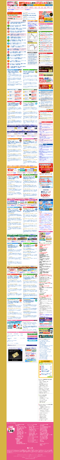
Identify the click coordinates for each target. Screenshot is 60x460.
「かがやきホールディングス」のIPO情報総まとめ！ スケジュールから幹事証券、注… (46, 62)
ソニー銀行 (45, 149)
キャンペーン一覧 (10, 343)
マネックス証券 (45, 140)
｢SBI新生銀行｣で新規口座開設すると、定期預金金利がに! (46, 43)
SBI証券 (45, 135)
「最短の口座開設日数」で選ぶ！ (20, 428)
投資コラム (41, 440)
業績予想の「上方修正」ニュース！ (44, 408)
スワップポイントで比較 (43, 400)
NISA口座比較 (42, 425)
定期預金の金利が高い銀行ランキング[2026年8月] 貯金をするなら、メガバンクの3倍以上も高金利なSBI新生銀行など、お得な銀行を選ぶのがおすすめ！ (47, 92)
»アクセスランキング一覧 (49, 108)
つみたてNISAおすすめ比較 (44, 424)
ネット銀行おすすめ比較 (43, 352)
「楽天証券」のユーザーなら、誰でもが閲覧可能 (46, 44)
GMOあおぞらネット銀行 (46, 160)
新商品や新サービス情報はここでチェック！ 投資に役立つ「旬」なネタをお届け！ (46, 25)
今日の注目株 (42, 441)
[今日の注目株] (45, 8)
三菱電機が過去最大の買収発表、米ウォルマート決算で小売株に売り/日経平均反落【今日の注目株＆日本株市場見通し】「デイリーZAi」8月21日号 (46, 28)
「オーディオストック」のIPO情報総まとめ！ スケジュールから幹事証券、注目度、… (46, 56)
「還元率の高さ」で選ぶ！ (32, 427)
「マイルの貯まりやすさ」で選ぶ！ (33, 430)
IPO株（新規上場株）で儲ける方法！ (45, 341)
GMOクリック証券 (45, 132)
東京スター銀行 (45, 152)
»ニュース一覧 (41, 119)
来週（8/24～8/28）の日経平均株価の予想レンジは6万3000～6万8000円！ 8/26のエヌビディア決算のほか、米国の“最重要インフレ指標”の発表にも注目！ (47, 102)
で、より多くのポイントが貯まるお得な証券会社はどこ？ (46, 39)
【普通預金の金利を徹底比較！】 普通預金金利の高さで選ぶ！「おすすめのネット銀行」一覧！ (47, 96)
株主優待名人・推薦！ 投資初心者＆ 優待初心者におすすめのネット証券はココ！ (46, 50)
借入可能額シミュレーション (44, 383)
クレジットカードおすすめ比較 (44, 348)
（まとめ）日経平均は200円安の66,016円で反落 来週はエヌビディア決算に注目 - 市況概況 (32, 54)
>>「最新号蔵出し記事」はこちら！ (43, 316)
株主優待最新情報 (18, 439)
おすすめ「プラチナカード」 (44, 413)
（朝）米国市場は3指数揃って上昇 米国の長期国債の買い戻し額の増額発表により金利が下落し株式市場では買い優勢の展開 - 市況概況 (32, 63)
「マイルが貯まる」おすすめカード (45, 411)
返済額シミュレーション (43, 382)
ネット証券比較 (16, 343)
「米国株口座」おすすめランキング (45, 407)
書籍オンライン (36, 457)
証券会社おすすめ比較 (42, 405)
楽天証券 (45, 124)
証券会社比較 (17, 425)
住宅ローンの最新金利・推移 (44, 381)
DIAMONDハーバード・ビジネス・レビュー (27, 457)
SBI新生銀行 (45, 155)
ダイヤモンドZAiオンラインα (44, 443)
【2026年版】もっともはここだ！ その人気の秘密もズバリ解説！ (46, 46)
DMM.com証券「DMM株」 (45, 138)
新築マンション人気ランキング (43, 386)
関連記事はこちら (33, 358)
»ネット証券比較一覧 (41, 142)
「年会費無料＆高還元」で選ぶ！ (32, 429)
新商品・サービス (42, 444)
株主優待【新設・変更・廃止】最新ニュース (21, 443)
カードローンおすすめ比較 (44, 435)
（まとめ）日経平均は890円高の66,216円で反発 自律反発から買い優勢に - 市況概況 (32, 60)
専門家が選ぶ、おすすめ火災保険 (44, 388)
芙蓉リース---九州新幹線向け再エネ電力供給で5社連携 (46, 116)
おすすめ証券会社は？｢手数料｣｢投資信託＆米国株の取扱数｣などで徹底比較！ (46, 41)
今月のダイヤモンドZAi (43, 439)
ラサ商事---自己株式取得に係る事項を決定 (45, 114)
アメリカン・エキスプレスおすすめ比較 (45, 349)
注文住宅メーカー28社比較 (43, 391)
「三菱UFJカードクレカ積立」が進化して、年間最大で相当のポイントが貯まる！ (46, 33)
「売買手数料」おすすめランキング (45, 406)
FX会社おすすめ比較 (42, 414)
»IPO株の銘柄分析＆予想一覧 (49, 64)
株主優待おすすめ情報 (43, 342)
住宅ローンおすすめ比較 (43, 353)
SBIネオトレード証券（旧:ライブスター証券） (46, 374)
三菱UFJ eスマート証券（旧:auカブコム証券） (45, 371)
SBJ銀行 (45, 157)
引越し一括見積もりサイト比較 (43, 389)
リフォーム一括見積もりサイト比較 (44, 390)
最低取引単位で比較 (43, 401)
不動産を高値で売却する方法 (44, 354)
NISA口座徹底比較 (42, 344)
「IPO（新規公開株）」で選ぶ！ (20, 431)
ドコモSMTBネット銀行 (45, 146)
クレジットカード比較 (30, 425)
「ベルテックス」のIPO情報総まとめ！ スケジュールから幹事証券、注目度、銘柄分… (46, 60)
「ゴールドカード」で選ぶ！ (32, 431)
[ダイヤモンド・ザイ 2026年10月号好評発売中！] (16, 5)
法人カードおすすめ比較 (43, 350)
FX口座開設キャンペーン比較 (44, 398)
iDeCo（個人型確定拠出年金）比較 (45, 426)
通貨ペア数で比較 (42, 402)
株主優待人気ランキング (19, 441)
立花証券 (45, 127)
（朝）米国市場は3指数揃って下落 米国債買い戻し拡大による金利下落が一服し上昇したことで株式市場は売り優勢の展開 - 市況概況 (32, 57)
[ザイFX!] (51, 8)
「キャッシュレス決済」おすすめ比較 (45, 351)
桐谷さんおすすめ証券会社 (43, 347)
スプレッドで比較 (42, 399)
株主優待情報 (18, 440)
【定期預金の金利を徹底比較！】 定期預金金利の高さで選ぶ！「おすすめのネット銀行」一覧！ (47, 106)
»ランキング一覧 (49, 119)
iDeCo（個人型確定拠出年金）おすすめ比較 (46, 345)
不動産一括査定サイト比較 (44, 385)
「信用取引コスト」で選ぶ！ (19, 430)
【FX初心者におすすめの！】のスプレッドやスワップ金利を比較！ (46, 48)
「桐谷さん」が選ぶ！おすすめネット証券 (21, 427)
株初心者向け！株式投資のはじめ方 (45, 346)
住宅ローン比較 (41, 380)
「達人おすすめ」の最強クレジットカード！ (34, 426)
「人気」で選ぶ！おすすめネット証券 (20, 426)
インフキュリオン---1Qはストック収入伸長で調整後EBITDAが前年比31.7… (46, 118)
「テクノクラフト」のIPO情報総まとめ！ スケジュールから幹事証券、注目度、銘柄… (46, 58)
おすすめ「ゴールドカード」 (44, 412)
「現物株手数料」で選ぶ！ (19, 429)
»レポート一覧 (45, 119)
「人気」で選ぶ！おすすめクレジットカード (34, 428)
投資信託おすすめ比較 (43, 343)
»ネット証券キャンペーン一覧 (48, 142)
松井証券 (45, 129)
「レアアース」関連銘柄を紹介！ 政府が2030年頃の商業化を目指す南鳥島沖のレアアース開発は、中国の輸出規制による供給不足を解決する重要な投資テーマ (47, 99)
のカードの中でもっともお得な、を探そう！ (46, 37)
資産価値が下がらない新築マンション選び (46, 434)
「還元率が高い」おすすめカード (45, 410)
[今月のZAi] (42, 8)
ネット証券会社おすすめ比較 (44, 340)
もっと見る (24, 20)
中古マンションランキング (43, 387)
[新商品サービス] (48, 8)
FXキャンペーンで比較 (43, 415)
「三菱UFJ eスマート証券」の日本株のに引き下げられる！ (46, 35)
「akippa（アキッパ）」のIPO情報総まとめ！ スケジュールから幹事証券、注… (46, 54)
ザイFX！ (41, 445)
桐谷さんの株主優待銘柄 (19, 442)
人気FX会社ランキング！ (43, 397)
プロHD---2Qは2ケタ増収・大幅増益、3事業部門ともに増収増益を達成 (46, 112)
